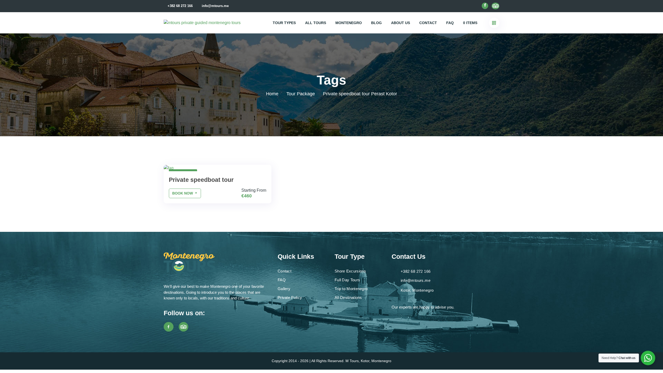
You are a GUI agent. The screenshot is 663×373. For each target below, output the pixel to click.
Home (272, 93)
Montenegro (348, 23)
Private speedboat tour (201, 179)
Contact (428, 23)
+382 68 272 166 (180, 6)
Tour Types (284, 23)
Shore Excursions (350, 271)
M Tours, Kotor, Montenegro (368, 361)
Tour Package (300, 93)
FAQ (450, 23)
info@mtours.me (215, 6)
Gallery (284, 288)
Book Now (183, 193)
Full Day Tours (347, 280)
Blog (376, 23)
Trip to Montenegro (351, 288)
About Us (400, 23)
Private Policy (290, 297)
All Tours (315, 23)
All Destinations (348, 297)
